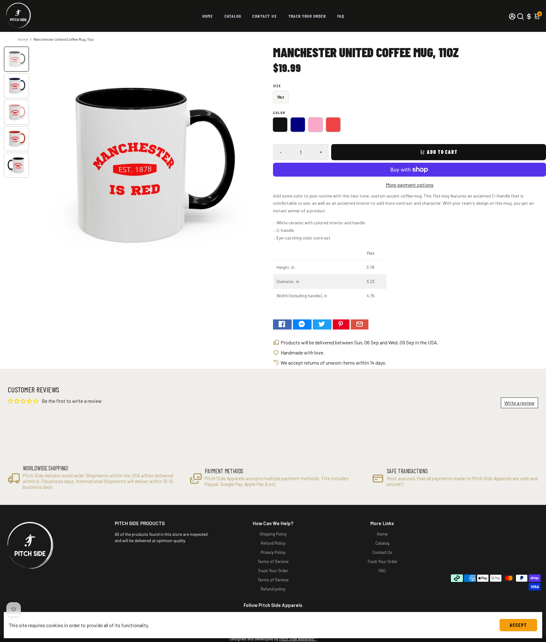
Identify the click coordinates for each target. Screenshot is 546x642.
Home (207, 16)
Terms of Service (273, 561)
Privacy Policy (273, 552)
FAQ (340, 16)
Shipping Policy (273, 533)
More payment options (410, 185)
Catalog (232, 16)
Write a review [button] (519, 403)
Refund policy (273, 588)
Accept (518, 625)
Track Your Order (307, 16)
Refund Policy (273, 543)
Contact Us (264, 16)
